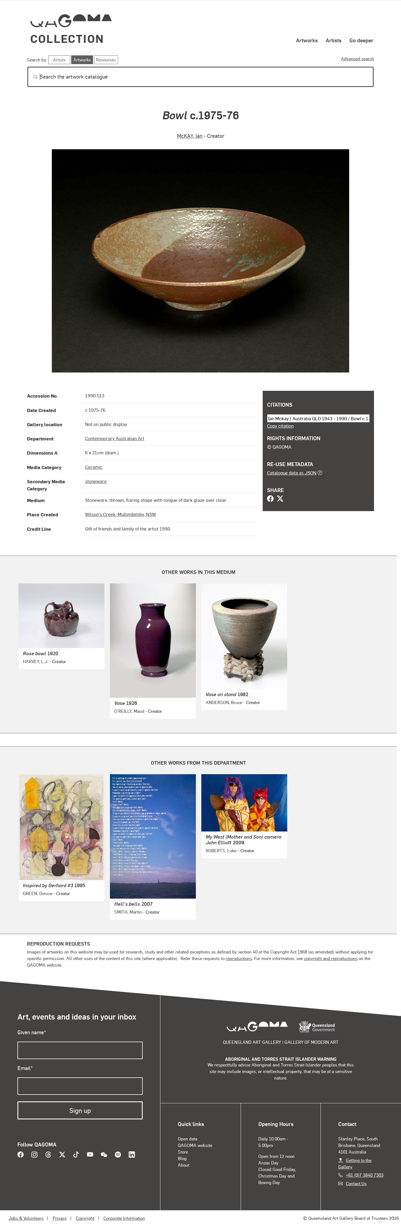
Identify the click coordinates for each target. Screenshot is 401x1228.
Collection (67, 38)
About (183, 1165)
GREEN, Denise (37, 893)
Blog (182, 1158)
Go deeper (361, 40)
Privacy (60, 1218)
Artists (334, 40)
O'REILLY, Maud (129, 711)
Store (183, 1152)
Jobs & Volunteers (26, 1218)
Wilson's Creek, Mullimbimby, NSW (120, 514)
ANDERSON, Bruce (224, 702)
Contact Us (356, 1183)
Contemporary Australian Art (114, 438)
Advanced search (357, 58)
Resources (106, 59)
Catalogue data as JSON (291, 473)
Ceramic (94, 467)
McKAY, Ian (189, 135)
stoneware (96, 481)
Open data (187, 1138)
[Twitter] (280, 499)
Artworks (307, 40)
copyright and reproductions (331, 958)
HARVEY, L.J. (35, 661)
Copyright (85, 1218)
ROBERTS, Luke (221, 850)
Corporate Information (124, 1218)
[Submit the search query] (31, 77)
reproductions (239, 958)
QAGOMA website (195, 1145)
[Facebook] (270, 499)
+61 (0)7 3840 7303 (365, 1175)
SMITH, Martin (128, 912)
